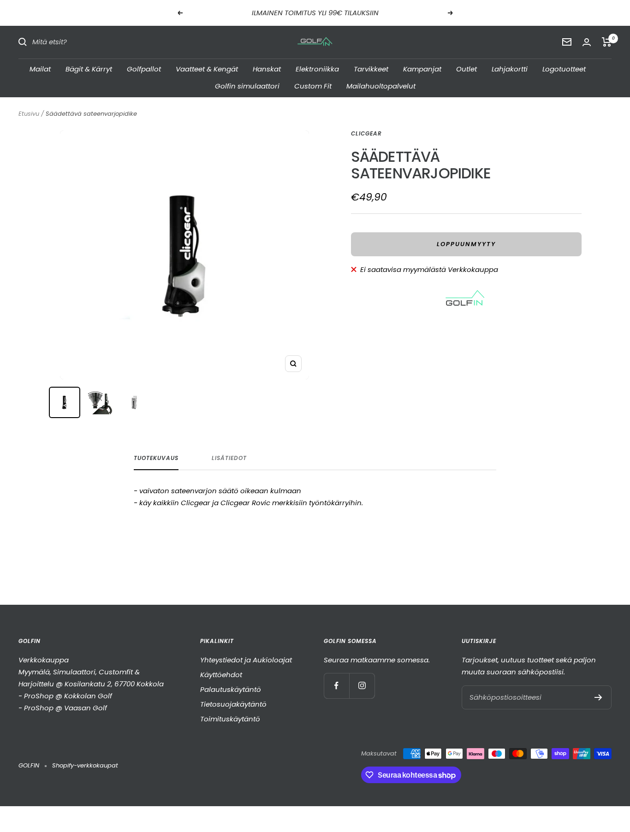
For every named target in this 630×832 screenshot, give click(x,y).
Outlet (466, 68)
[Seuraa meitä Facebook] (336, 685)
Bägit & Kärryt (88, 68)
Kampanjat (422, 68)
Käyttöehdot (221, 674)
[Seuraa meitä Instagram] (361, 685)
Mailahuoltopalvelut (381, 86)
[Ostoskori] (607, 42)
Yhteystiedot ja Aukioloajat (246, 660)
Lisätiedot (229, 458)
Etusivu (28, 113)
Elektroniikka (317, 68)
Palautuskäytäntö (230, 689)
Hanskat (267, 68)
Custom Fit (313, 86)
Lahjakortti (510, 68)
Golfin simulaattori (247, 86)
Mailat (40, 68)
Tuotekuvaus (156, 458)
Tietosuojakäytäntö (233, 704)
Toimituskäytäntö (230, 719)
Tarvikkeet (371, 68)
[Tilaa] (598, 697)
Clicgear (366, 133)
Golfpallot (144, 68)
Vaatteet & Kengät (207, 68)
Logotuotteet (564, 68)
